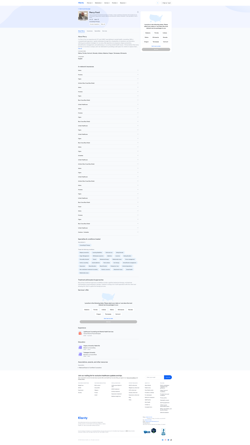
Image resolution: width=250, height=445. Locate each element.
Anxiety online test (133, 392)
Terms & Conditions (131, 377)
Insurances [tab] (90, 31)
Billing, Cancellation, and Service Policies (166, 409)
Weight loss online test (134, 387)
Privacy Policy (81, 379)
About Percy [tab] (81, 31)
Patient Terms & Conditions (164, 391)
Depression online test (134, 395)
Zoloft (96, 395)
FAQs (130, 399)
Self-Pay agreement (164, 402)
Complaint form (148, 407)
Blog (130, 397)
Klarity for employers (149, 397)
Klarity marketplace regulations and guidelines (164, 387)
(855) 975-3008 (148, 419)
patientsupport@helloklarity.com (152, 421)
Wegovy (96, 390)
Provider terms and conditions (164, 394)
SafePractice (148, 399)
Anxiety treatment (115, 391)
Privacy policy (163, 397)
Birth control (97, 385)
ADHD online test (133, 385)
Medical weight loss (116, 396)
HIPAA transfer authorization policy (164, 405)
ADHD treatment (115, 389)
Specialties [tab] (97, 31)
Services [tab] (104, 31)
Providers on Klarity (149, 392)
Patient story (148, 387)
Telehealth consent (164, 400)
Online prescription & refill (116, 386)
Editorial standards (164, 412)
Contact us (147, 404)
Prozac (96, 392)
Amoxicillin (97, 387)
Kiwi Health (147, 402)
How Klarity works (149, 390)
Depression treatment (116, 394)
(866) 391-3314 (149, 417)
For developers (148, 395)
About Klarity (148, 385)
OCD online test (132, 390)
